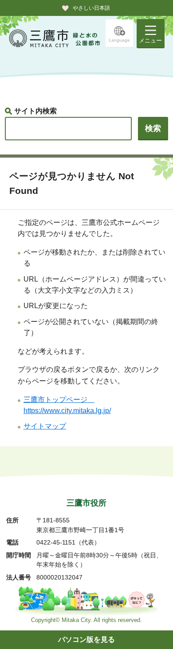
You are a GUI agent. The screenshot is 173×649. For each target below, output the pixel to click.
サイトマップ (45, 426)
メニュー (150, 40)
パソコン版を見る (86, 639)
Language (119, 40)
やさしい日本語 (91, 8)
